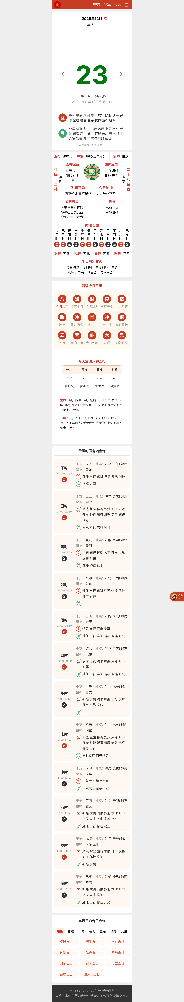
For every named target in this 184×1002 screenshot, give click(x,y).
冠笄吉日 (92, 952)
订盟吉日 (117, 963)
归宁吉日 (66, 963)
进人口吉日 (92, 974)
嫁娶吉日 (66, 941)
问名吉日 (117, 941)
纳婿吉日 (117, 952)
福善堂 (96, 991)
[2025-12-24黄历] (121, 74)
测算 (107, 4)
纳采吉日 (92, 941)
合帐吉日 (66, 952)
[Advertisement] (92, 43)
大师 (117, 4)
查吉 (96, 4)
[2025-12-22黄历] (63, 74)
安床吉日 (92, 963)
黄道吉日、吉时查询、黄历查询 (65, 4)
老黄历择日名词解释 (91, 145)
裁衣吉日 (66, 974)
